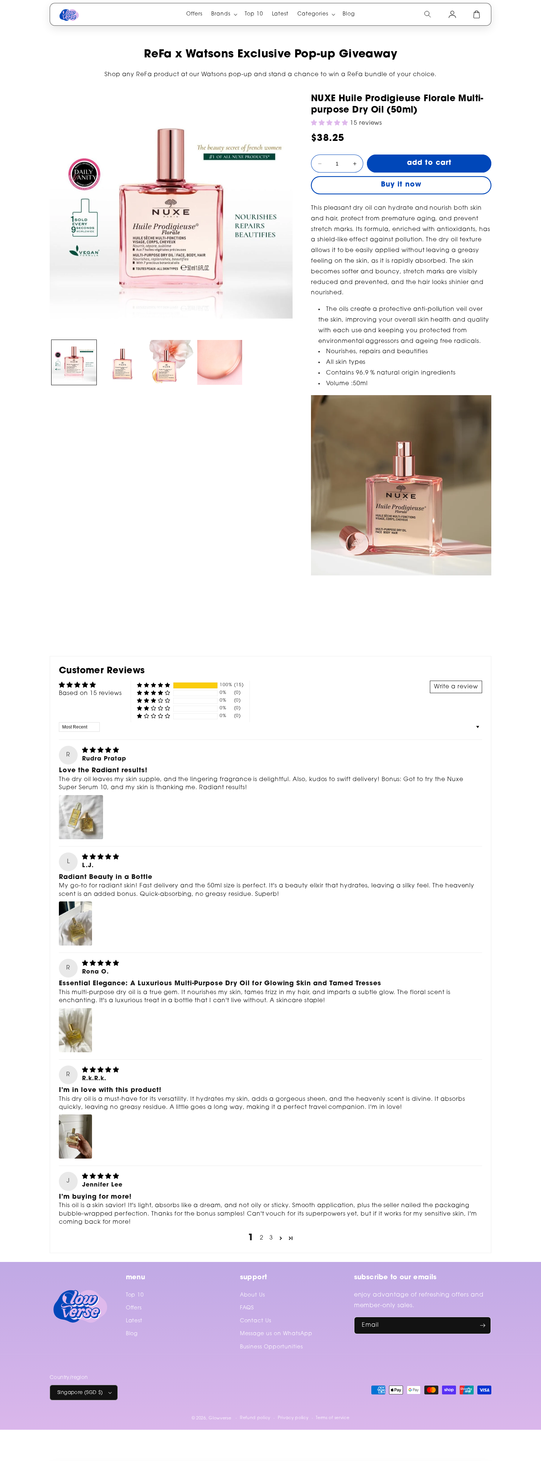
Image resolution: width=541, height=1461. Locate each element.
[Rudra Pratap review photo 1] (81, 817)
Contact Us (256, 1321)
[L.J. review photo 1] (75, 923)
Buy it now (401, 184)
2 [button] (262, 1238)
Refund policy (255, 1418)
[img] (100, 750)
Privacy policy (293, 1418)
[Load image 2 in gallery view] (122, 362)
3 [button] (271, 1238)
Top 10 (135, 1295)
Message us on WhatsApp (276, 1334)
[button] (223, 14)
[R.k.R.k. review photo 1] (75, 1136)
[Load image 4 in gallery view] (219, 362)
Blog (132, 1334)
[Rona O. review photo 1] (75, 1030)
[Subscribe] (482, 1325)
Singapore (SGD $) (80, 1392)
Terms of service (332, 1418)
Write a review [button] (456, 687)
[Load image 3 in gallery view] (171, 362)
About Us (252, 1295)
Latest (134, 1321)
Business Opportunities (271, 1347)
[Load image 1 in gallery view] (74, 362)
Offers (134, 1308)
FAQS (247, 1308)
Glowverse (220, 1418)
